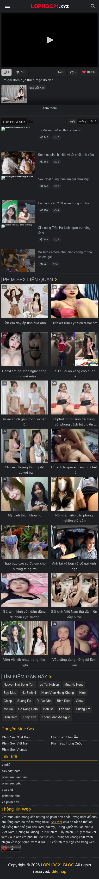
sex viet (7, 789)
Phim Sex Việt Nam (16, 743)
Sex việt (56, 822)
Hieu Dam (10, 717)
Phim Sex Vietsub (14, 749)
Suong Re (24, 701)
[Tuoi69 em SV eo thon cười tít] (18, 138)
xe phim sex (10, 802)
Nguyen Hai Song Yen (19, 684)
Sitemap (58, 871)
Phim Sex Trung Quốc (66, 743)
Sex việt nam (11, 771)
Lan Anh (64, 709)
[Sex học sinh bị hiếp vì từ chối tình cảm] (18, 162)
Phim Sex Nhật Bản (16, 737)
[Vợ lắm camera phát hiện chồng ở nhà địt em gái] (18, 260)
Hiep (82, 692)
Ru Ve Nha (44, 701)
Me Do (8, 709)
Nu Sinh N (29, 692)
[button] (49, 40)
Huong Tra (83, 709)
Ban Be (48, 709)
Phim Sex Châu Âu (64, 737)
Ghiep (8, 701)
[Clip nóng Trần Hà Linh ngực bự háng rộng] (18, 235)
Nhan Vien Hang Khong (57, 692)
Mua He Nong (73, 684)
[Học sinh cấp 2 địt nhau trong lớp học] (18, 211)
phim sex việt (11, 783)
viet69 (6, 765)
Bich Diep (63, 701)
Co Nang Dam (28, 709)
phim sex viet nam (15, 777)
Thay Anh (29, 717)
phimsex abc (11, 796)
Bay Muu (10, 692)
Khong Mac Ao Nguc (56, 717)
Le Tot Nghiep (49, 684)
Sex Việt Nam (37, 87)
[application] (49, 40)
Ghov (79, 701)
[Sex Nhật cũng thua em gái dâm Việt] (18, 187)
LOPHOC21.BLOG (57, 865)
